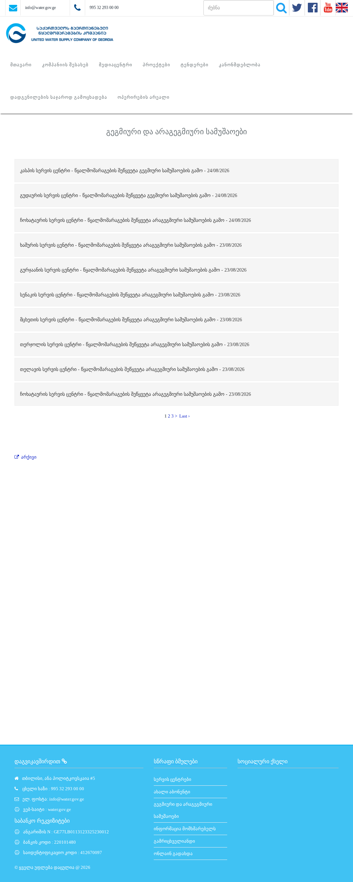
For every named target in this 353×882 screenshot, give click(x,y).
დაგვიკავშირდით (38, 761)
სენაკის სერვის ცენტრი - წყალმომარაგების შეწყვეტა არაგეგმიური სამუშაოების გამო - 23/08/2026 (130, 294)
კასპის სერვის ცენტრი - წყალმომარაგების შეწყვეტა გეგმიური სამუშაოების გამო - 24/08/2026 (124, 170)
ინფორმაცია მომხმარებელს (185, 828)
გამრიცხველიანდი (174, 841)
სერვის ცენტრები (172, 779)
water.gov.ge (59, 809)
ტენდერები (195, 64)
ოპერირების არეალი (144, 97)
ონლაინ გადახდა (173, 853)
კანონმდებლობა (240, 64)
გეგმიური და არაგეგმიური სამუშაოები (183, 810)
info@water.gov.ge (40, 7)
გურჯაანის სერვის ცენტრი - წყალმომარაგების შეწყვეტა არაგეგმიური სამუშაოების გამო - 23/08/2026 (133, 270)
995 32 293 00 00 (104, 7)
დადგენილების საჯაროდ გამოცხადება (58, 97)
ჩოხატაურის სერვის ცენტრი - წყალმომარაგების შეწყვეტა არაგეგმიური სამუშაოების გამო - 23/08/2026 (135, 394)
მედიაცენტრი (115, 64)
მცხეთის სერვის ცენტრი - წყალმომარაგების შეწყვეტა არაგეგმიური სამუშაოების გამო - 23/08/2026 (131, 319)
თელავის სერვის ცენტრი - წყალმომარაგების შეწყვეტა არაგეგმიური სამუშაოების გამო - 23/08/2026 (132, 369)
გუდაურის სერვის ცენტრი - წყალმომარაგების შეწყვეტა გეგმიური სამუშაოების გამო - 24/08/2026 (128, 195)
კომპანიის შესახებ (65, 64)
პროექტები (156, 64)
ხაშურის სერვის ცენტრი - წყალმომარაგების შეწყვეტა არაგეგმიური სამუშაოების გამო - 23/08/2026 (131, 245)
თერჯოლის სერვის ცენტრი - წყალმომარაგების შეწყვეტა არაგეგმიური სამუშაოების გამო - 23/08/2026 (134, 344)
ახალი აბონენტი (172, 791)
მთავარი (21, 64)
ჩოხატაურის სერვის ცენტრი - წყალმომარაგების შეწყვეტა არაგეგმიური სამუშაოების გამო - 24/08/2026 (135, 220)
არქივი (29, 457)
